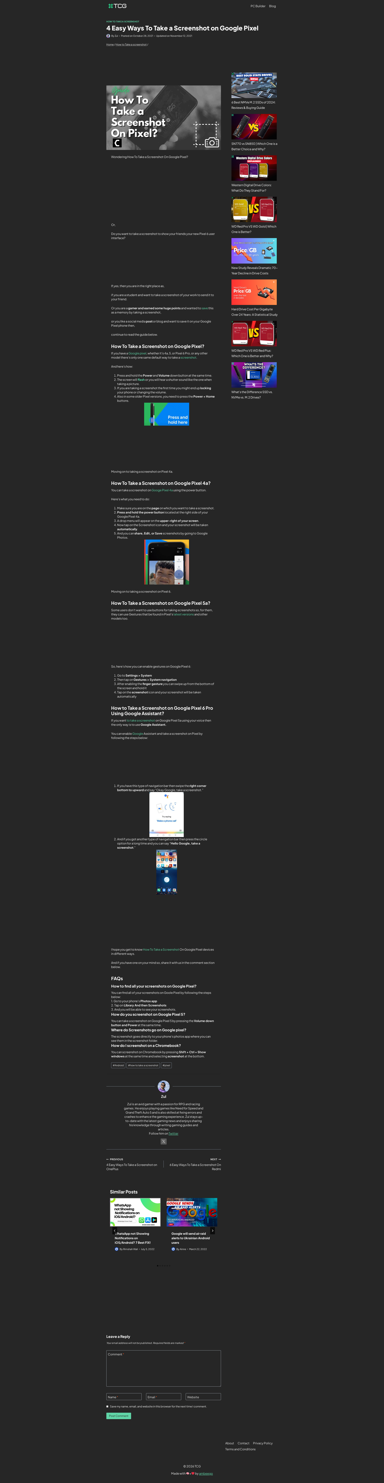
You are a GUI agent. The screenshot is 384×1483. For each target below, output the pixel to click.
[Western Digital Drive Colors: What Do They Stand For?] (254, 168)
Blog (272, 6)
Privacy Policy (263, 1443)
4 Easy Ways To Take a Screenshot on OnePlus (131, 1164)
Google (137, 733)
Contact (243, 1443)
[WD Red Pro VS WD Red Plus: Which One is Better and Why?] (254, 333)
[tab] (157, 1266)
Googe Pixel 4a (162, 490)
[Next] (212, 1230)
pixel (166, 1065)
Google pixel (137, 353)
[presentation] (135, 1212)
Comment (116, 1354)
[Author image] (108, 36)
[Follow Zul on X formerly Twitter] (164, 1141)
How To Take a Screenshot (160, 949)
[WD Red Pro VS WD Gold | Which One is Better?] (254, 209)
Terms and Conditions (240, 1449)
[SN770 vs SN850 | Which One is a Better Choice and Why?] (254, 126)
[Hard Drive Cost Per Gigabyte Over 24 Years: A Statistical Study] (254, 292)
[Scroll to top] (376, 1443)
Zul (116, 35)
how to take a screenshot (143, 1065)
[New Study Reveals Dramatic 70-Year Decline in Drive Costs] (254, 251)
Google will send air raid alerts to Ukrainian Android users (190, 1238)
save (204, 308)
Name (113, 1397)
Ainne (183, 1249)
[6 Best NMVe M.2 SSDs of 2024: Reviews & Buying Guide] (254, 85)
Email (152, 1397)
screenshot (188, 357)
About (229, 1443)
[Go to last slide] (114, 1230)
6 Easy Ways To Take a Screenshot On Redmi (195, 1164)
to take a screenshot (141, 720)
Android (118, 1065)
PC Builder (258, 6)
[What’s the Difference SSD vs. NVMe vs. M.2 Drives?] (254, 375)
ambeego (206, 1473)
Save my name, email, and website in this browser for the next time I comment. (158, 1406)
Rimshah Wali (130, 1249)
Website (193, 1397)
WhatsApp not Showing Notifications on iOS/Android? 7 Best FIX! (133, 1238)
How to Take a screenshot (122, 21)
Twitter (173, 1133)
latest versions (184, 614)
